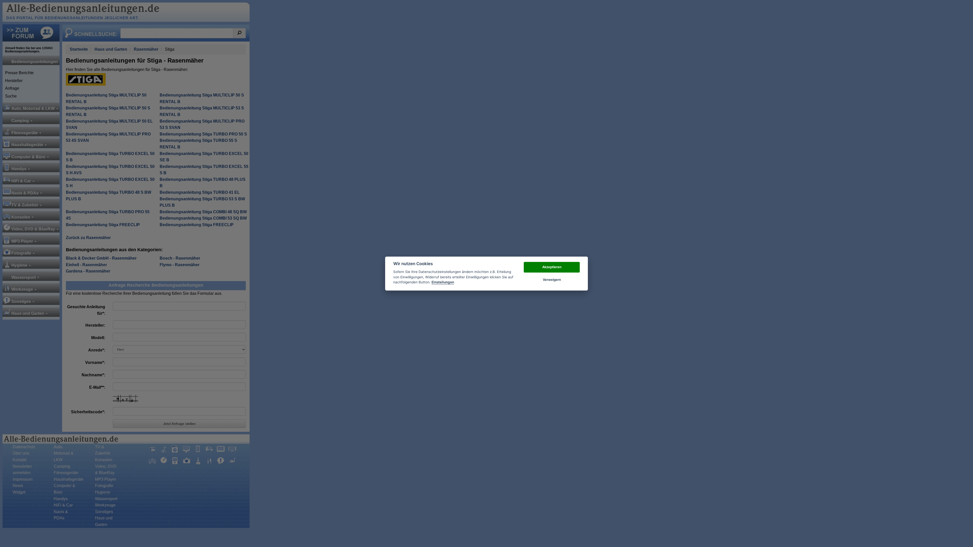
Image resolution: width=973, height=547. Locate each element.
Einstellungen (443, 282)
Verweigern (552, 280)
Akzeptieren (552, 267)
